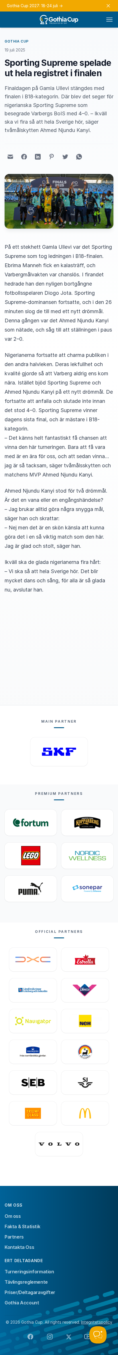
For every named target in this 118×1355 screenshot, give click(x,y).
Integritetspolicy (96, 1322)
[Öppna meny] (109, 19)
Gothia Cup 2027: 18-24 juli (35, 5)
